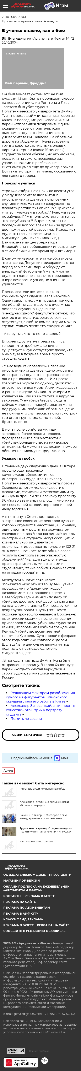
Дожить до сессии (26, 719)
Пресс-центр (60, 875)
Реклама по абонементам (26, 907)
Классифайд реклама (23, 919)
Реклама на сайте (19, 902)
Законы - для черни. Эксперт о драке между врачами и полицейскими (44, 817)
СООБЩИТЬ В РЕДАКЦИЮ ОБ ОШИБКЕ (34, 931)
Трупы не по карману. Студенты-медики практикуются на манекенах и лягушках (46, 830)
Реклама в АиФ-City (20, 913)
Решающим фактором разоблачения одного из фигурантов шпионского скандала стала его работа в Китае (40, 697)
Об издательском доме (24, 875)
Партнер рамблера (39, 1051)
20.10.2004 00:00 (14, 17)
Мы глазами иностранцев (36, 841)
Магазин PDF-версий (21, 880)
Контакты (12, 896)
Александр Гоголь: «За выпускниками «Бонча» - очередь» (44, 803)
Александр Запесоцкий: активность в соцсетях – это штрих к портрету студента (40, 710)
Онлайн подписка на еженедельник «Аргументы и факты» (36, 888)
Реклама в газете (40, 896)
